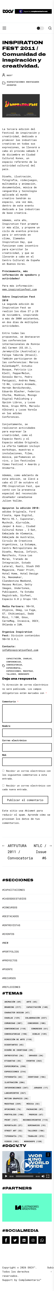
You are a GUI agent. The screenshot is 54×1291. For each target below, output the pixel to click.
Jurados (41, 1087)
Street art (13, 1130)
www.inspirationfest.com (19, 289)
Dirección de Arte (18, 1039)
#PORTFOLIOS (10, 951)
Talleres (11, 674)
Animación (12, 1001)
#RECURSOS (9, 978)
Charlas (27, 658)
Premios (36, 1114)
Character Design (17, 1012)
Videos (11, 1141)
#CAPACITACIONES (16, 82)
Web (4, 754)
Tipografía (13, 1136)
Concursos (37, 1023)
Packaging (35, 1109)
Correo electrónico (14, 740)
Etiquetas (12, 1061)
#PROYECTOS (9, 960)
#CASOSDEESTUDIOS (14, 898)
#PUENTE (7, 969)
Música (33, 1103)
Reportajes (13, 1125)
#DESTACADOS (32, 82)
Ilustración (14, 1082)
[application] (27, 1165)
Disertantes (14, 1044)
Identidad (37, 1077)
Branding (12, 1007)
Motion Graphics (16, 1098)
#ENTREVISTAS (11, 925)
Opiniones (12, 1109)
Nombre (6, 725)
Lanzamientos (15, 1093)
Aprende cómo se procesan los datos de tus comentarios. (26, 818)
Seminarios (37, 1125)
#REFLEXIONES (11, 986)
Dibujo (40, 1034)
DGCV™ (10, 75)
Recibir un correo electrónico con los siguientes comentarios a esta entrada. (26, 774)
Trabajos (36, 1136)
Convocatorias (14, 664)
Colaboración (36, 1018)
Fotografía (13, 1077)
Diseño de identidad (18, 1050)
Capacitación (13, 658)
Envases (36, 1055)
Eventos (34, 1061)
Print (11, 1120)
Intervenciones (16, 1087)
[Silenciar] (43, 1176)
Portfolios (14, 1114)
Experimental (13, 668)
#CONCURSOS (9, 907)
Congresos (39, 1028)
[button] (27, 1165)
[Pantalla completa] (47, 1176)
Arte (32, 1001)
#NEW (5, 942)
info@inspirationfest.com (20, 649)
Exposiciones (13, 671)
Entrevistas (14, 1055)
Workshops (23, 674)
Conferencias (13, 661)
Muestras (28, 671)
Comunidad (13, 1023)
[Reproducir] (6, 1176)
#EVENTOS (11, 85)
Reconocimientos (35, 1120)
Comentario (10, 701)
